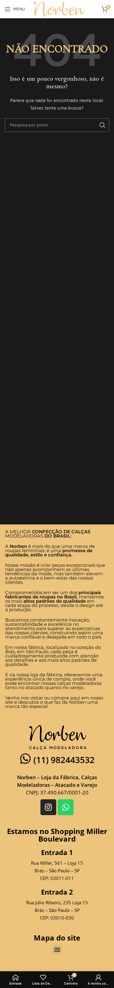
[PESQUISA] (102, 125)
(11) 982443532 (64, 760)
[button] (57, 949)
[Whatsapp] (66, 807)
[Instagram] (48, 807)
